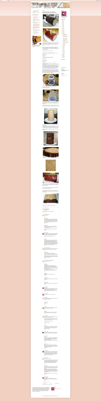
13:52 (44, 245)
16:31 (44, 323)
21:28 (44, 329)
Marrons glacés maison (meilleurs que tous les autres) (36, 19)
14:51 (44, 313)
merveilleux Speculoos (35, 31)
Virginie (45, 297)
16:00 (44, 291)
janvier (63, 52)
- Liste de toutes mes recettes (36, 10)
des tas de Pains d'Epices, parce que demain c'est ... (66, 42)
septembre (64, 45)
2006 (62, 57)
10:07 (44, 280)
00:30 (44, 223)
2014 (62, 30)
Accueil (50, 383)
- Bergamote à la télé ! (35, 11)
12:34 (44, 374)
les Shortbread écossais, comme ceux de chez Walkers (36, 22)
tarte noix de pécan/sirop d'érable (55, 43)
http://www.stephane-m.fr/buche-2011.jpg (48, 321)
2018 (62, 26)
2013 (62, 31)
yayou (45, 210)
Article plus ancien (57, 383)
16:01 (44, 295)
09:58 (44, 275)
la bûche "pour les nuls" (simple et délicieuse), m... (65, 37)
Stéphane (45, 315)
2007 (62, 56)
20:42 (44, 304)
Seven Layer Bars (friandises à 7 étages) (65, 38)
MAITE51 (45, 218)
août (63, 46)
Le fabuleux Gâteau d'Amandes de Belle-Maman (36, 17)
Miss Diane (45, 331)
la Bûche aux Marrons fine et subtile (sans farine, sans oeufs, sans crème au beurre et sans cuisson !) (36, 27)
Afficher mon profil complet (58, 388)
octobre (63, 44)
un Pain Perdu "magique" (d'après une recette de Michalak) (36, 29)
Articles (63, 74)
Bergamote (45, 232)
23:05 (44, 230)
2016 (62, 28)
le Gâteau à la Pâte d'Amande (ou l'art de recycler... (65, 40)
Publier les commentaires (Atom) (48, 384)
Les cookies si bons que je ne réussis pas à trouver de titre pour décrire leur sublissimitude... (36, 25)
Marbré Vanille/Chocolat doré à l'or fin (65, 35)
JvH (44, 306)
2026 (62, 20)
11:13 (44, 355)
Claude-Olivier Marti (46, 247)
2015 (62, 29)
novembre (64, 43)
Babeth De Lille (46, 214)
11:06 (44, 348)
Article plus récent (44, 383)
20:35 (44, 363)
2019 (62, 25)
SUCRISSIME (39, 4)
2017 (62, 27)
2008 (62, 55)
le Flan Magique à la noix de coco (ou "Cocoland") (36, 32)
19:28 (44, 380)
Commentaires (64, 75)
